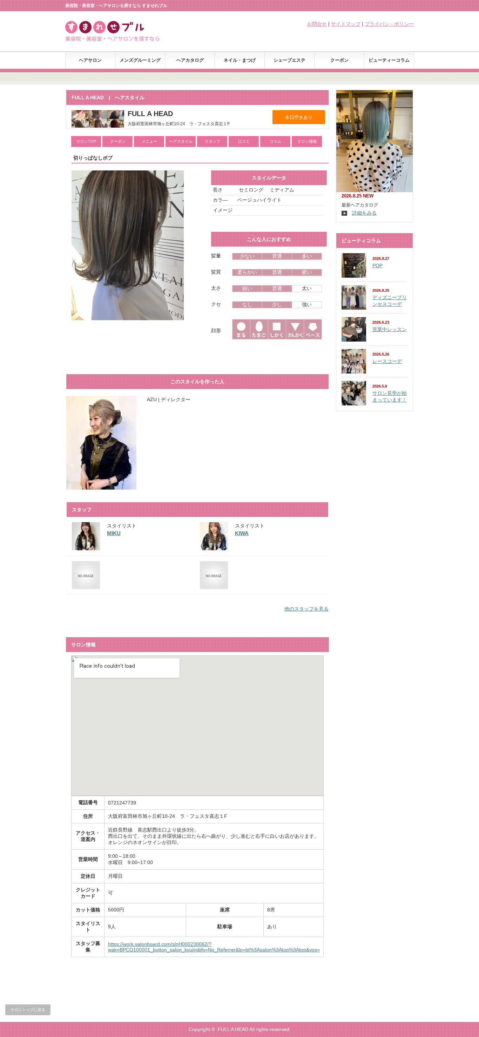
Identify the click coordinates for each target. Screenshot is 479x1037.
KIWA (242, 533)
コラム (275, 141)
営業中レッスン (389, 329)
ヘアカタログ (190, 60)
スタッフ (212, 141)
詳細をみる (364, 213)
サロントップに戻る (28, 1010)
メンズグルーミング (140, 60)
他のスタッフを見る (306, 609)
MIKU (114, 533)
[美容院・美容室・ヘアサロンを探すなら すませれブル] (120, 39)
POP (377, 265)
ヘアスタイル (181, 141)
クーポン (339, 60)
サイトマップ (345, 24)
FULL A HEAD (233, 1029)
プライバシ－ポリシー (389, 24)
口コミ (244, 141)
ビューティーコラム (389, 60)
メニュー (149, 141)
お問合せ (317, 24)
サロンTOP (86, 141)
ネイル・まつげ (240, 60)
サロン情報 (307, 141)
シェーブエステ (289, 60)
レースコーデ (387, 361)
